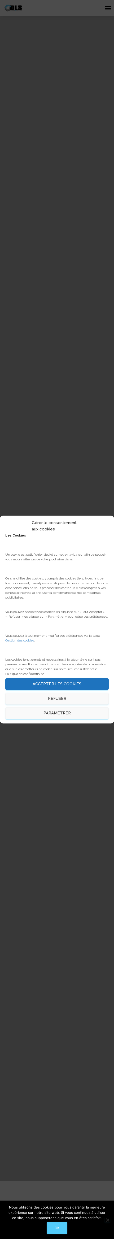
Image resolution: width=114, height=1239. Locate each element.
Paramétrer (57, 713)
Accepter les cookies (57, 684)
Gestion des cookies (19, 640)
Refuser (57, 698)
